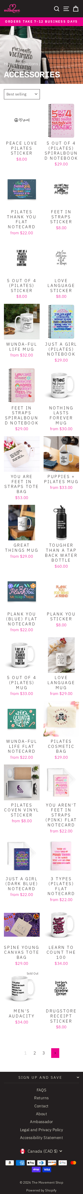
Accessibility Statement (41, 1137)
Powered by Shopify (41, 1190)
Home (9, 63)
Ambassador (41, 1121)
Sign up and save (40, 1077)
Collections (28, 63)
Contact (41, 1106)
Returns (41, 1097)
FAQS (42, 1090)
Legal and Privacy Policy (41, 1129)
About (41, 1113)
